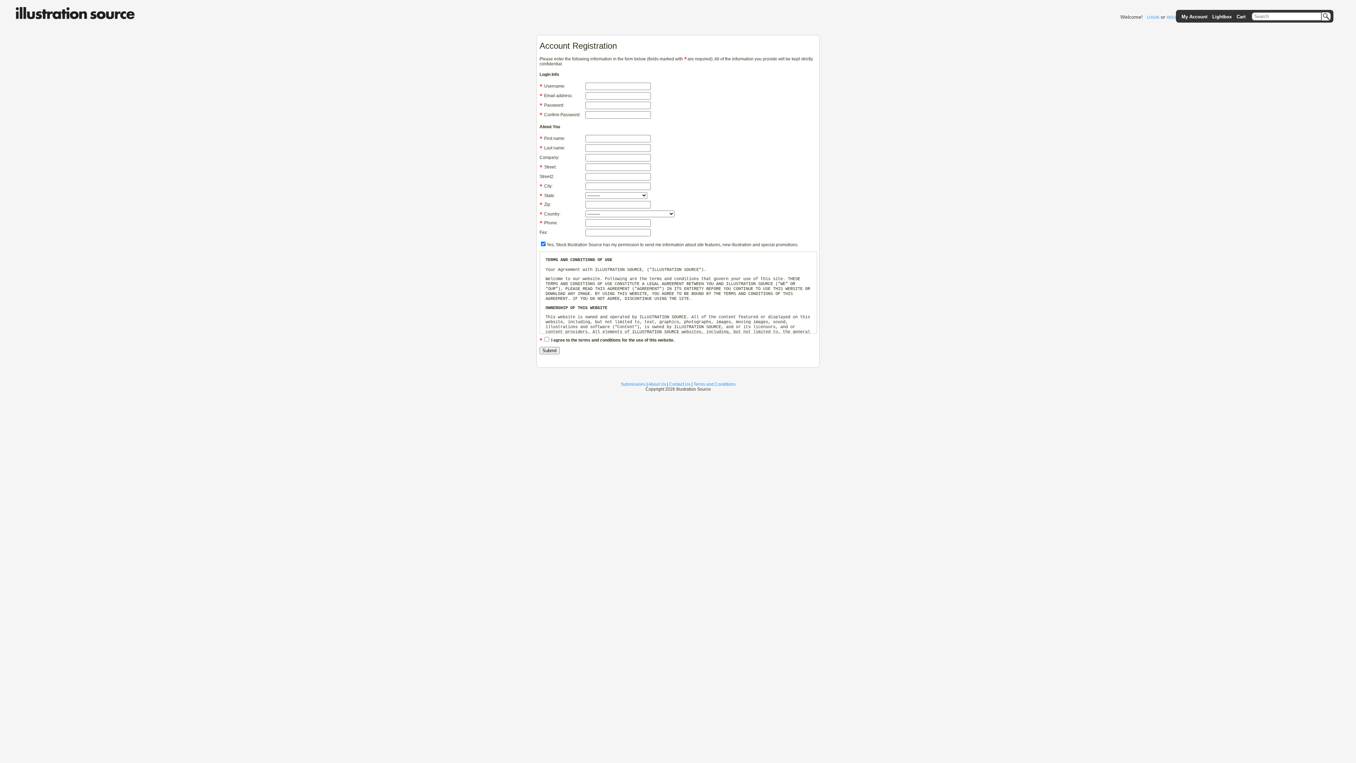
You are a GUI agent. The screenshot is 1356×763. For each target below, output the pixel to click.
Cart (1241, 16)
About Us (657, 384)
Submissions (633, 384)
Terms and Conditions (715, 384)
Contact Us (679, 384)
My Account (1194, 16)
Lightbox (1222, 16)
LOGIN (1153, 17)
